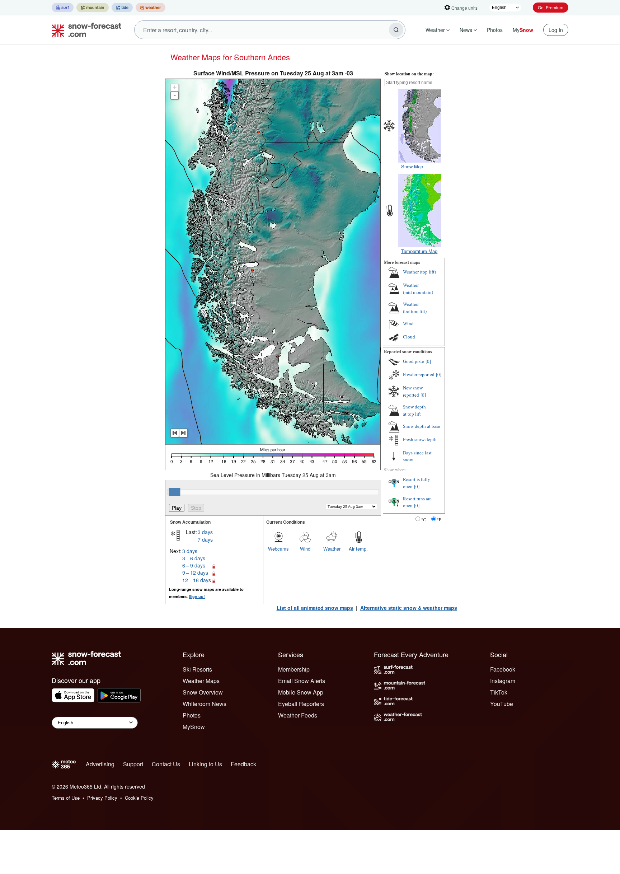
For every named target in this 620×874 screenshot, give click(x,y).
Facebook (502, 669)
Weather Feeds (297, 715)
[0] (428, 361)
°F (439, 519)
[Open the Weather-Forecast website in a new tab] (150, 7)
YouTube (501, 704)
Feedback (243, 764)
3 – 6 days (193, 558)
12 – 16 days (196, 580)
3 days (205, 532)
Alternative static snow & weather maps (408, 607)
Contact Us (166, 764)
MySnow (194, 727)
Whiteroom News (204, 704)
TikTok (498, 692)
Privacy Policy (102, 797)
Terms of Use (66, 797)
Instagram (502, 681)
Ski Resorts (197, 669)
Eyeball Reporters (301, 704)
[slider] (174, 492)
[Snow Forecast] (84, 30)
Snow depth (414, 410)
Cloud (409, 336)
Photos (495, 29)
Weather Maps (201, 681)
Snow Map (412, 166)
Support (133, 764)
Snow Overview (203, 692)
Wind (305, 548)
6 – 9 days (193, 565)
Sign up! (197, 596)
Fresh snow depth (420, 439)
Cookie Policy (139, 797)
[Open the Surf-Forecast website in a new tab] (63, 7)
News (466, 29)
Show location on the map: (409, 74)
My (523, 29)
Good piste (413, 361)
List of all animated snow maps (315, 607)
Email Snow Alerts (301, 681)
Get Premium (550, 7)
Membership (294, 669)
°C (423, 519)
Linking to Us (205, 764)
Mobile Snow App (300, 692)
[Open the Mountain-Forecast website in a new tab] (92, 7)
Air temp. (358, 548)
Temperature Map (419, 251)
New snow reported (413, 391)
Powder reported (419, 374)
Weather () (419, 271)
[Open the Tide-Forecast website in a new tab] (122, 7)
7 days (205, 539)
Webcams (278, 548)
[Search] (396, 30)
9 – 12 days (195, 572)
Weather (435, 29)
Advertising (100, 764)
